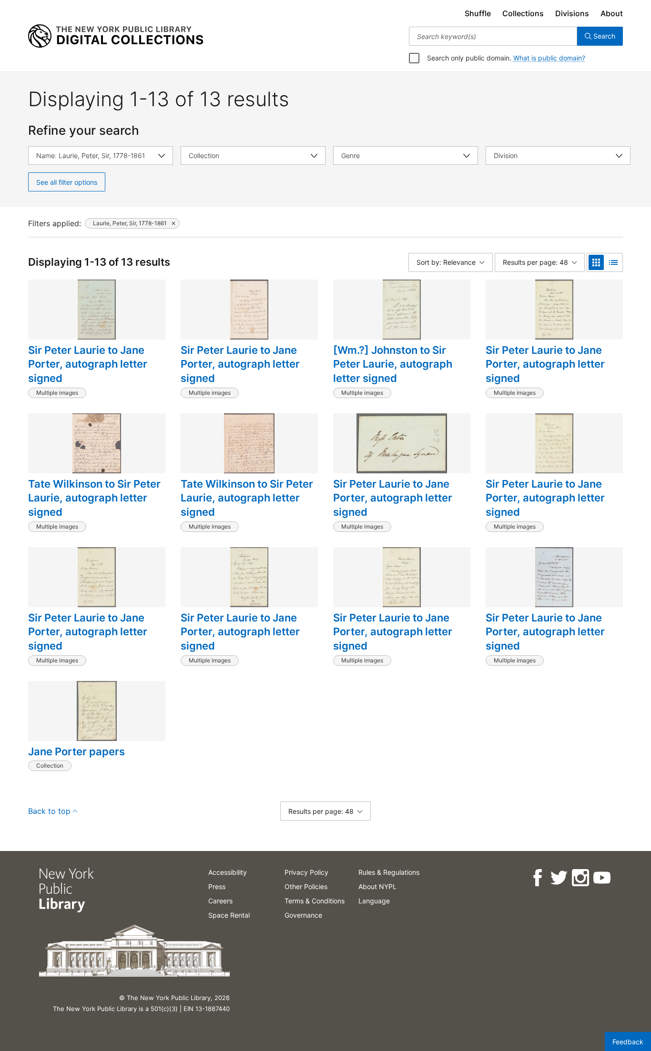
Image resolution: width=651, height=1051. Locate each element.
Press (216, 886)
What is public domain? (549, 58)
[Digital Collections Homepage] (115, 36)
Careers (220, 901)
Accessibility (227, 872)
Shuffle (478, 13)
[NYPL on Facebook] (537, 878)
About (611, 13)
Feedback (627, 1042)
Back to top (49, 811)
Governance (303, 915)
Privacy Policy (306, 872)
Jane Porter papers (76, 751)
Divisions (572, 13)
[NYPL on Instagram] (579, 878)
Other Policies (306, 886)
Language (374, 901)
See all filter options (66, 182)
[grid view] (596, 262)
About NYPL (377, 886)
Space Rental (229, 915)
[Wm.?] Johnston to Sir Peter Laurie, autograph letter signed (392, 364)
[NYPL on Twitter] (558, 878)
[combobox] (493, 36)
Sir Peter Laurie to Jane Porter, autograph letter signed (87, 364)
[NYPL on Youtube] (601, 878)
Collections (523, 13)
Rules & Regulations (388, 872)
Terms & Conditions (315, 901)
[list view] (613, 262)
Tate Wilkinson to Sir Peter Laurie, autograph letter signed (94, 498)
